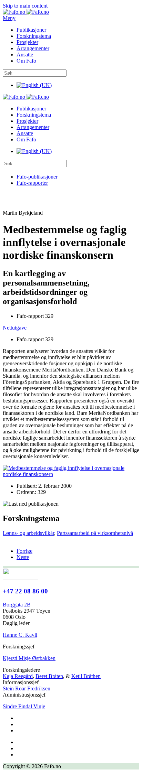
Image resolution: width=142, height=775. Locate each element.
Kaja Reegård (18, 676)
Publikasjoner (31, 30)
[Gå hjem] (26, 12)
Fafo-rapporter (32, 183)
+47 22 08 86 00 (25, 591)
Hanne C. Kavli (20, 635)
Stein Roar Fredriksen (26, 688)
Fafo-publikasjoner (37, 177)
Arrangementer (33, 48)
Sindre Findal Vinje (24, 706)
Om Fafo (26, 61)
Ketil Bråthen (86, 676)
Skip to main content (25, 6)
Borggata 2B (17, 604)
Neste (23, 557)
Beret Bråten (49, 676)
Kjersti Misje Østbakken (29, 658)
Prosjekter (27, 42)
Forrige (24, 551)
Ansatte (25, 54)
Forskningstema (34, 36)
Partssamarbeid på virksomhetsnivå (95, 533)
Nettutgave (15, 328)
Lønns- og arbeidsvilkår (28, 533)
